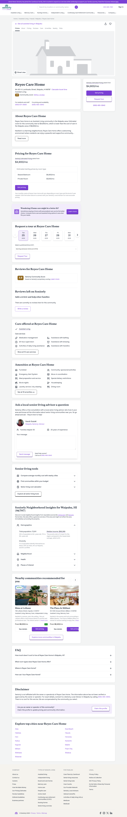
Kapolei (18, 745)
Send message (24, 454)
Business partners (18, 800)
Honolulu (68, 737)
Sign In (120, 7)
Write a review (23, 309)
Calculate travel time (59, 89)
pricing (29, 28)
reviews (35, 28)
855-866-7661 (108, 7)
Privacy (33, 813)
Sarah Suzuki (30, 421)
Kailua (17, 741)
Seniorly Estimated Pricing (23, 158)
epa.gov (71, 515)
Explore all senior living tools (28, 494)
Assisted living (42, 774)
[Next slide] (77, 235)
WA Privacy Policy (95, 781)
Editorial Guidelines (18, 797)
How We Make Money (19, 787)
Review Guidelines (18, 794)
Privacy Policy (93, 774)
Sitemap (44, 813)
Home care (41, 787)
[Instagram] (104, 813)
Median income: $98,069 (56, 531)
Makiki (67, 745)
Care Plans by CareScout (72, 774)
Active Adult (42, 794)
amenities (48, 28)
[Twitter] (107, 813)
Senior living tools (69, 781)
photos (17, 28)
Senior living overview (45, 806)
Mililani (17, 749)
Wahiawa (18, 753)
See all (29, 24)
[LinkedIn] (111, 813)
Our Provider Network (70, 787)
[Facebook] (100, 813)
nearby (55, 28)
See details (23, 629)
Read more (22, 138)
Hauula (67, 733)
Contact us (15, 777)
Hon (16, 737)
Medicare (67, 800)
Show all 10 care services (27, 352)
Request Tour (22, 256)
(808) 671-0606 (21, 105)
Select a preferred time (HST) (24, 245)
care (41, 28)
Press (14, 784)
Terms (91, 789)
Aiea (16, 729)
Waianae (18, 757)
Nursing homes (43, 802)
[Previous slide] (15, 235)
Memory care (42, 784)
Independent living (44, 777)
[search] (77, 7)
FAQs (61, 28)
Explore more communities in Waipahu (46, 637)
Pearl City (68, 749)
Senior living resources (71, 777)
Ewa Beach (69, 729)
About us (15, 774)
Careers (14, 781)
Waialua (68, 753)
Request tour (99, 99)
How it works (68, 784)
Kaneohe (68, 741)
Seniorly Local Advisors (71, 790)
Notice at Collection (95, 777)
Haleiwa (18, 733)
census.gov (61, 515)
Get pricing (21, 187)
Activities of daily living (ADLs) (73, 797)
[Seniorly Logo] (6, 7)
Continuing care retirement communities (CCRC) (46, 798)
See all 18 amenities (25, 392)
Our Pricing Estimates (19, 790)
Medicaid (66, 804)
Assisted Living (24, 329)
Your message (22, 434)
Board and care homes (45, 781)
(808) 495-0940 (38, 105)
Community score (26, 95)
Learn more (72, 211)
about (23, 28)
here (116, 1)
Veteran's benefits (69, 794)
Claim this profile (100, 708)
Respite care (42, 790)
